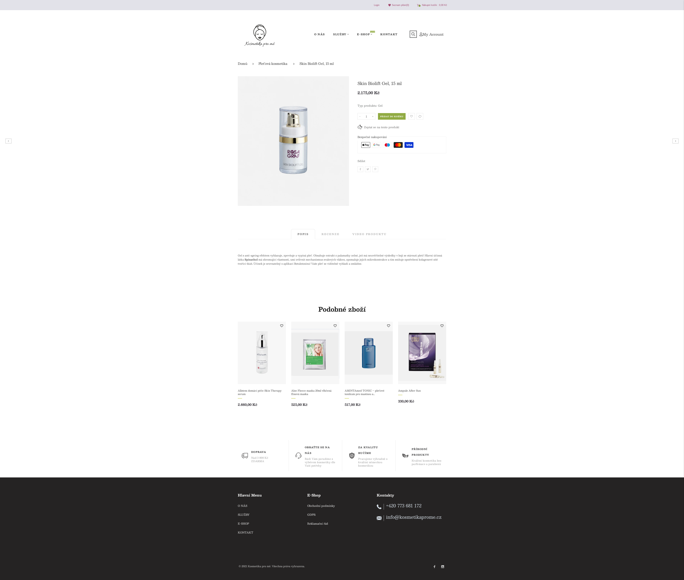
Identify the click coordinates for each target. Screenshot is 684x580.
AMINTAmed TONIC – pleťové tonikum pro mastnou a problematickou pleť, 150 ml (364, 392)
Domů (242, 63)
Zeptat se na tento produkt (381, 127)
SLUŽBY (244, 514)
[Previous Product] (8, 141)
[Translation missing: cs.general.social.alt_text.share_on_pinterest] (375, 169)
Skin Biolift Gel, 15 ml (316, 63)
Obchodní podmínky (321, 505)
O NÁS (242, 505)
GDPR (311, 514)
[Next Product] (675, 141)
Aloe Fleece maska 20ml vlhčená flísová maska (311, 392)
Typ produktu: (367, 105)
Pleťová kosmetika (272, 63)
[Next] (441, 368)
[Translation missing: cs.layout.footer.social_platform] (434, 565)
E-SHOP (243, 523)
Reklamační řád (317, 523)
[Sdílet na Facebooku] (360, 169)
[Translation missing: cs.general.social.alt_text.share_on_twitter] (368, 169)
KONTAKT (245, 532)
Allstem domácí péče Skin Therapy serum (260, 392)
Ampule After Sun (409, 390)
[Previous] (243, 368)
